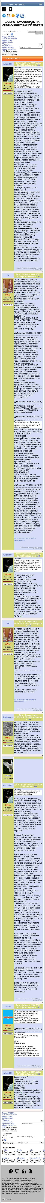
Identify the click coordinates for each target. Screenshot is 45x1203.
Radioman (8, 717)
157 (38, 1007)
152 (38, 276)
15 (9, 34)
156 (35, 787)
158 (38, 1074)
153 (38, 556)
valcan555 (7, 64)
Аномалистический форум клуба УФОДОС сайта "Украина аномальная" (9, 42)
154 (29, 626)
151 (38, 65)
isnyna (8, 1006)
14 (7, 34)
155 (29, 719)
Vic (7, 275)
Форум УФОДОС (8, 37)
